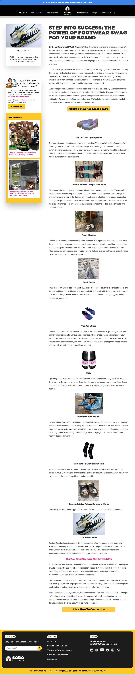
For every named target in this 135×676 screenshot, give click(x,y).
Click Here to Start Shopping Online (67, 2)
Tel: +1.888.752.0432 (38, 671)
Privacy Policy (98, 671)
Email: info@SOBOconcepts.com (77, 671)
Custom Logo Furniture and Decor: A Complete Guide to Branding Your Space (21, 193)
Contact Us (16, 107)
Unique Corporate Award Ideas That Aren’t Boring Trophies (22, 153)
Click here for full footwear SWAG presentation (89, 559)
